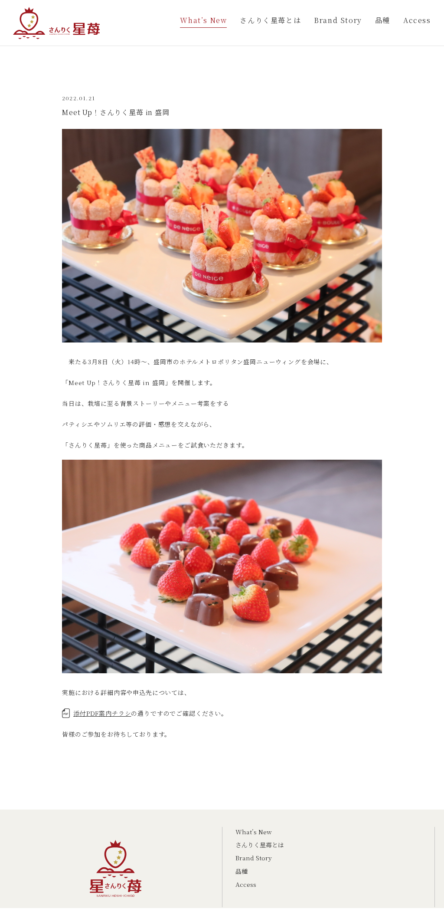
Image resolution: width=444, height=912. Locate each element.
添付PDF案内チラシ (102, 713)
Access (417, 20)
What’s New (203, 20)
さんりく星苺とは (270, 20)
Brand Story (338, 20)
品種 (382, 20)
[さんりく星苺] (56, 29)
